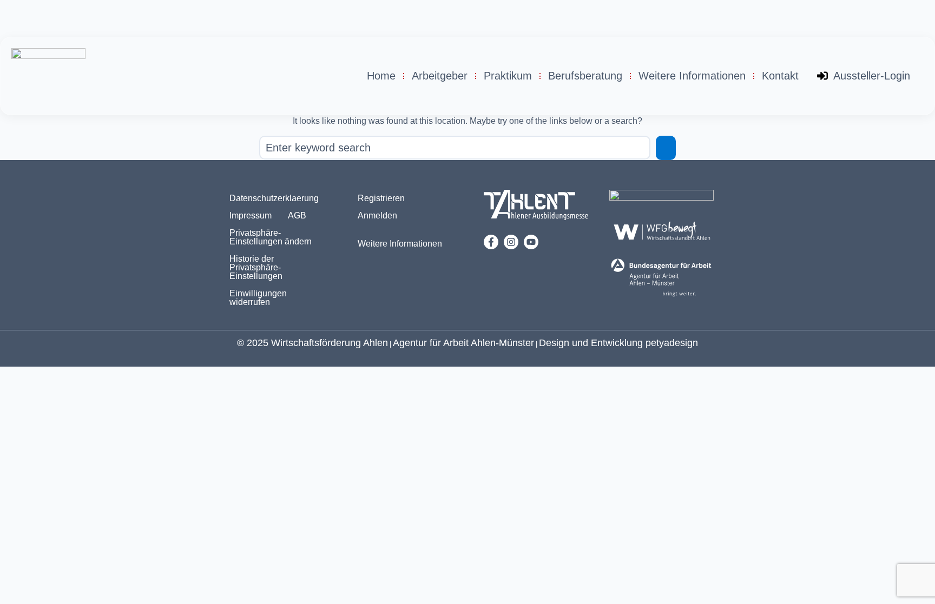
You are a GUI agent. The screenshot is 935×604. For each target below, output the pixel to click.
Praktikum (508, 76)
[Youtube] (531, 242)
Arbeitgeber (439, 76)
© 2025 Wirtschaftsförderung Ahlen (312, 342)
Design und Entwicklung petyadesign (618, 342)
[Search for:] (454, 148)
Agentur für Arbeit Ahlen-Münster (463, 342)
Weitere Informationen (692, 76)
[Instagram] (511, 242)
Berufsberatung (585, 76)
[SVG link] (536, 207)
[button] (274, 237)
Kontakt (780, 76)
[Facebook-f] (491, 242)
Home (381, 76)
